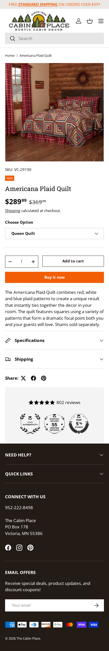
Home (9, 55)
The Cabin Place (28, 638)
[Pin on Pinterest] (44, 378)
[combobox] (54, 38)
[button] (89, 21)
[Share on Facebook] (33, 378)
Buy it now (54, 277)
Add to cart (73, 260)
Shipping (12, 210)
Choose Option (19, 222)
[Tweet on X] (23, 378)
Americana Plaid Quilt (36, 55)
